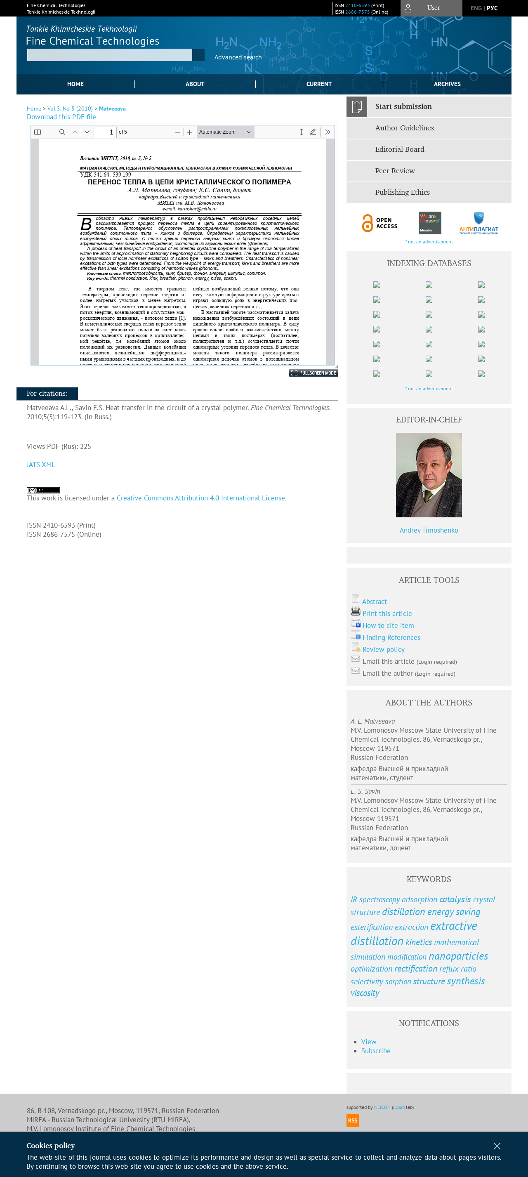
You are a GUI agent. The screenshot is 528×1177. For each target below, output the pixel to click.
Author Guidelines (404, 128)
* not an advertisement (429, 241)
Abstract (374, 601)
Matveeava (112, 108)
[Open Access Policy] (380, 223)
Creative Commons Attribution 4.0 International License (201, 497)
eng (476, 8)
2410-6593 (357, 5)
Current (319, 84)
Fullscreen (305, 373)
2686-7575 (357, 12)
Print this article (387, 613)
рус (492, 8)
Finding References (391, 637)
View (369, 1041)
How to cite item (388, 625)
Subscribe (376, 1050)
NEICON (382, 1107)
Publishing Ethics (402, 192)
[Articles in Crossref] (429, 223)
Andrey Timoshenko (429, 530)
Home (75, 84)
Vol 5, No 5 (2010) (70, 108)
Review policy (384, 649)
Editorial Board (399, 149)
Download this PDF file (61, 116)
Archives (447, 84)
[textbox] (109, 55)
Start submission (403, 107)
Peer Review (395, 171)
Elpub (399, 1107)
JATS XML (41, 464)
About (195, 84)
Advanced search (238, 57)
